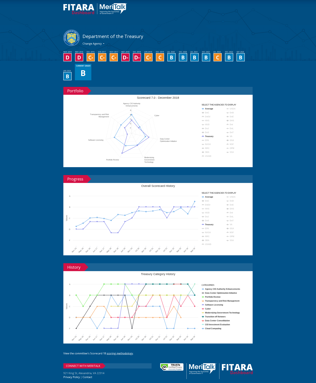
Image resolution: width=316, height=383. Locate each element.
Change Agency (92, 43)
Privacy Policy (71, 377)
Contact (87, 377)
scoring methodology (120, 353)
